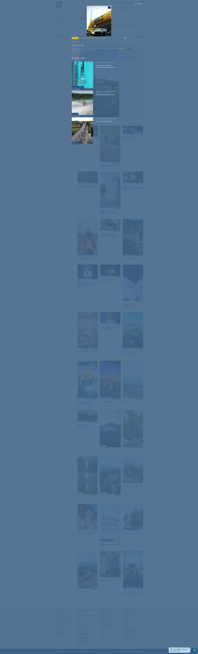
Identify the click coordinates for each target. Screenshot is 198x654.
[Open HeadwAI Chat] (194, 650)
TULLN (77, 41)
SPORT (73, 41)
